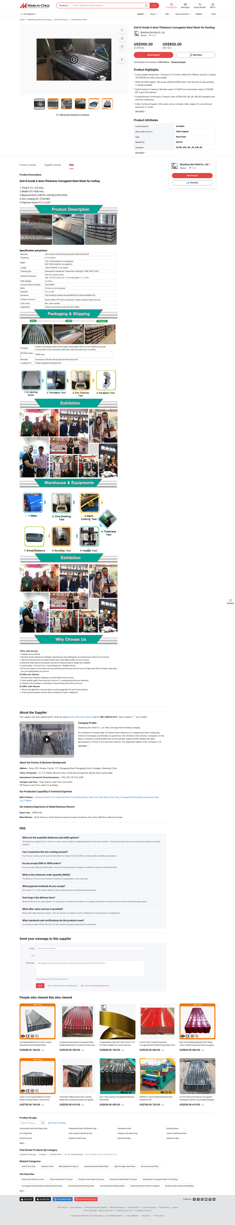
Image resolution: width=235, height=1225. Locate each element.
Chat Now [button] (197, 55)
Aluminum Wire (172, 1138)
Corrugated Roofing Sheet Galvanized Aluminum (42, 1185)
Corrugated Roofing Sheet (131, 797)
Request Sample (178, 62)
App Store (26, 1199)
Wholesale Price (133, 1207)
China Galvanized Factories (61, 1179)
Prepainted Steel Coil (64, 797)
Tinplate (28, 800)
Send (40, 985)
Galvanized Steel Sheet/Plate (96, 1166)
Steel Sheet (103, 797)
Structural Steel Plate (150, 1166)
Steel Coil (93, 797)
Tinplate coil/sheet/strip (128, 1133)
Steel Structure (26, 1138)
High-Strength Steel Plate (124, 1166)
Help (167, 14)
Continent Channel (149, 1207)
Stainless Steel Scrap (77, 1138)
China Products (75, 1207)
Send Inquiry (153, 55)
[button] (146, 5)
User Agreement (132, 1216)
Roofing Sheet (81, 797)
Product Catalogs (58, 1122)
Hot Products (62, 1207)
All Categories (29, 14)
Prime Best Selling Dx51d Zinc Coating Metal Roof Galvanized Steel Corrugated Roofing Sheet (76, 1100)
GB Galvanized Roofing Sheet (112, 1185)
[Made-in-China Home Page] (34, 5)
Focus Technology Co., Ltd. (99, 1216)
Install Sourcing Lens (87, 1199)
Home (22, 19)
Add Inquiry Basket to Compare (74, 114)
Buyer (153, 14)
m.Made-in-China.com (124, 1210)
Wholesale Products (117, 1207)
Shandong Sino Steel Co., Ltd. (152, 32)
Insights (175, 1207)
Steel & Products (61, 19)
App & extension (182, 14)
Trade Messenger (62, 1199)
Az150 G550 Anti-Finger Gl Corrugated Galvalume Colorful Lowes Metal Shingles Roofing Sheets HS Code (197, 1100)
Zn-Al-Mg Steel (26, 1133)
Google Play (43, 1199)
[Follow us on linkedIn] (214, 1199)
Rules (213, 14)
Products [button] (63, 5)
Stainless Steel (47, 1166)
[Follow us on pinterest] (210, 1199)
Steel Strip (114, 797)
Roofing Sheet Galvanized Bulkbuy (179, 1185)
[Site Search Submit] (154, 5)
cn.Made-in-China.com (143, 1210)
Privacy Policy (159, 1216)
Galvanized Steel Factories (33, 1179)
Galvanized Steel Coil (44, 797)
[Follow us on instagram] (202, 1199)
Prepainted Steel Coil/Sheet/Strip (82, 1128)
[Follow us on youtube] (206, 1199)
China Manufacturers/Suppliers (95, 1207)
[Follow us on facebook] (194, 1199)
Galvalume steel (124, 1128)
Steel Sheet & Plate (79, 19)
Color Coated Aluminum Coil (80, 1133)
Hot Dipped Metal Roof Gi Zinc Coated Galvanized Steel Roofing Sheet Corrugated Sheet (35, 1045)
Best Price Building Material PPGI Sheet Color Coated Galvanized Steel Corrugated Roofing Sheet (197, 1045)
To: (33, 955)
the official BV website (82, 717)
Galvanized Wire (124, 1138)
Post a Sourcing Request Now (95, 985)
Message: (31, 963)
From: (32, 948)
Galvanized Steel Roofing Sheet (81, 1185)
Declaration (146, 1216)
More (22, 1191)
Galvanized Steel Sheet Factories (123, 1179)
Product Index (164, 1207)
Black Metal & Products (68, 1166)
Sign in (212, 7)
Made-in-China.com (106, 1210)
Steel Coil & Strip (28, 1166)
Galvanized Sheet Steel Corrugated (144, 1185)
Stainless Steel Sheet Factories (91, 1179)
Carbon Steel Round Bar (176, 1133)
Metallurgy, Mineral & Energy (39, 19)
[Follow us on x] (198, 1199)
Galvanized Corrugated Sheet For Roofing (160, 1179)
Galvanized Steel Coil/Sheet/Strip (33, 1128)
